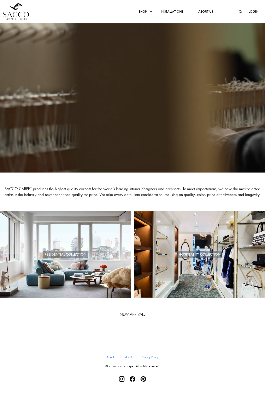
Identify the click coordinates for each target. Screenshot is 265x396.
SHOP (143, 11)
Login (253, 11)
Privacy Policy (150, 357)
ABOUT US (205, 11)
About (110, 357)
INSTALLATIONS (172, 11)
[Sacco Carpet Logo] (16, 11)
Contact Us (128, 357)
